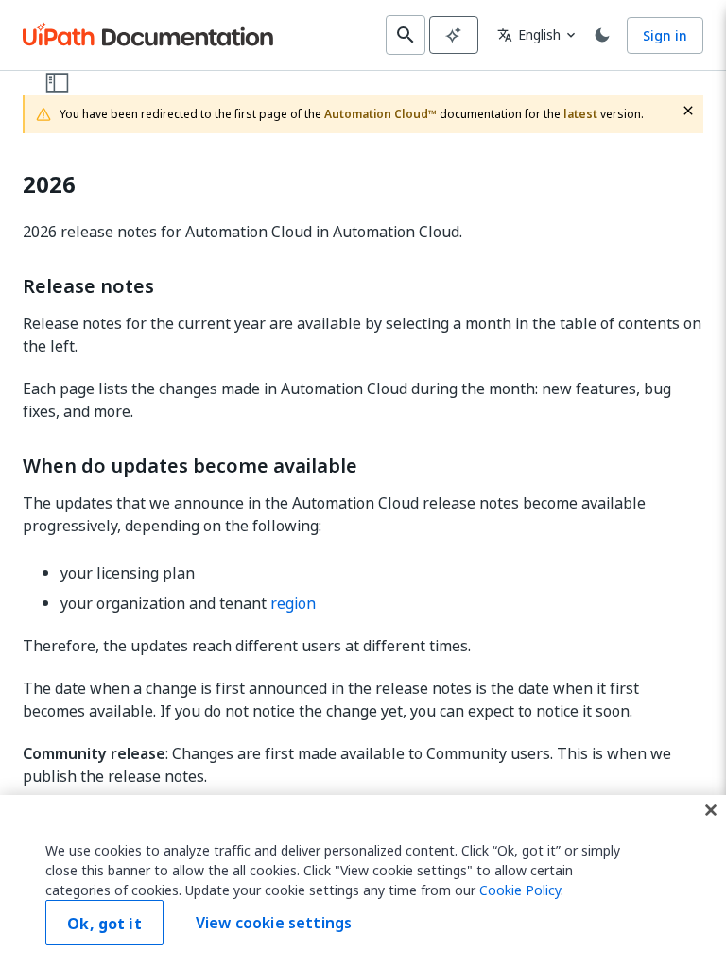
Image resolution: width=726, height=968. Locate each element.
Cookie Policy (520, 890)
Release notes (88, 286)
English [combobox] (529, 34)
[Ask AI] (453, 35)
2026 (49, 184)
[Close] (711, 810)
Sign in (665, 35)
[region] (363, 881)
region (293, 603)
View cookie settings (274, 922)
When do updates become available (190, 466)
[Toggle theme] (602, 35)
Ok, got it (104, 923)
